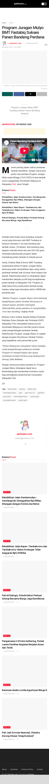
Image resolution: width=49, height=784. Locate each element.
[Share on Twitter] (30, 94)
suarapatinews (9, 400)
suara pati (34, 396)
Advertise (14, 769)
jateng (22, 389)
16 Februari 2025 (31, 43)
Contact (40, 769)
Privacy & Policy (27, 769)
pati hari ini (30, 393)
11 (17, 507)
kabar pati (32, 389)
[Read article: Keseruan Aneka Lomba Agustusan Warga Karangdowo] (24, 671)
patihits (41, 393)
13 (17, 602)
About (4, 769)
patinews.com (15, 43)
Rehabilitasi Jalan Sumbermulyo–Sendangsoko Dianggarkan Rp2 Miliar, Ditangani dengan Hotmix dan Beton (24, 200)
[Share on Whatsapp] (7, 94)
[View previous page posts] (22, 228)
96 (17, 693)
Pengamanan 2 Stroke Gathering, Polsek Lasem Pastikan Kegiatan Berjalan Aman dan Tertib (23, 644)
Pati (14, 184)
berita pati (12, 389)
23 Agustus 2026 (8, 507)
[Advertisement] (24, 13)
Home (4, 23)
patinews (7, 396)
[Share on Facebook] (19, 94)
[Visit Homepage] (20, 3)
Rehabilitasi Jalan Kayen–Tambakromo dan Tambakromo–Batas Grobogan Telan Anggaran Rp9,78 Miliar (23, 210)
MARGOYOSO (8, 124)
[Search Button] (37, 4)
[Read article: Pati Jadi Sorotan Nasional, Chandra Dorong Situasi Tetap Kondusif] (24, 714)
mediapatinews (9, 393)
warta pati (23, 400)
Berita (11, 23)
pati (20, 393)
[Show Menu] (3, 4)
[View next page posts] (27, 228)
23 (17, 739)
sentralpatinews (20, 396)
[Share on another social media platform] (42, 94)
